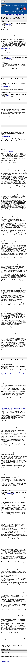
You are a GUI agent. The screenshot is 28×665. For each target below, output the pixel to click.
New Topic (5, 18)
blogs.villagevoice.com (6, 86)
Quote (10, 55)
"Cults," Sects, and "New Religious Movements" (14, 15)
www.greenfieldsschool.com (7, 151)
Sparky (7, 79)
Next (26, 17)
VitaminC (8, 95)
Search (10, 18)
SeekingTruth (9, 24)
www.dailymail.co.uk (5, 641)
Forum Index (7, 11)
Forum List (6, 17)
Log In (14, 18)
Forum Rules (20, 11)
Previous (22, 17)
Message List (12, 656)
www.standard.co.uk (5, 48)
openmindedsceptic (10, 493)
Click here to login (5, 661)
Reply (6, 55)
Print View (18, 18)
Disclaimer (14, 11)
